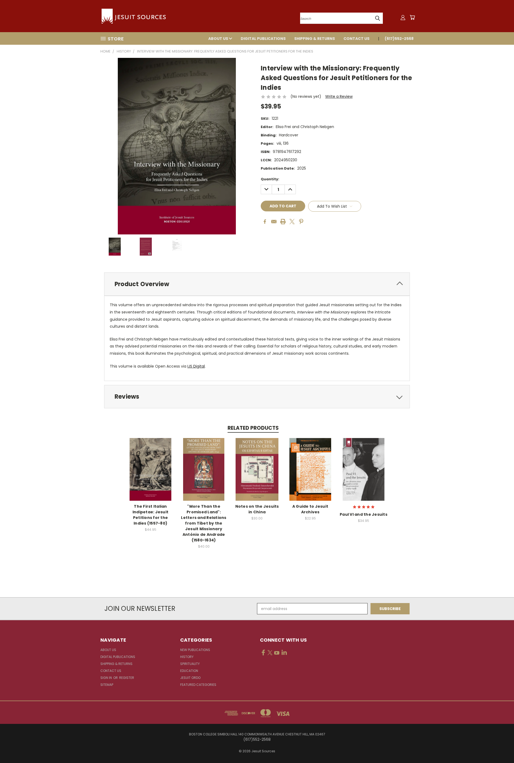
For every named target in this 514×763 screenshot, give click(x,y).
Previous (500, 746)
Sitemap (106, 684)
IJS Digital (196, 366)
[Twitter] (292, 221)
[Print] (283, 221)
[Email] (274, 221)
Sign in (106, 677)
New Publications (195, 650)
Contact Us (356, 38)
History (187, 656)
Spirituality (190, 663)
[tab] (257, 284)
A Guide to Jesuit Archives (310, 509)
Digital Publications (263, 38)
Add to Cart (150, 473)
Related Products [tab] (253, 428)
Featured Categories (198, 684)
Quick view (150, 463)
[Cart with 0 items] (412, 17)
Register (126, 677)
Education (189, 670)
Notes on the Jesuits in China (257, 509)
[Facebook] (264, 221)
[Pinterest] (301, 221)
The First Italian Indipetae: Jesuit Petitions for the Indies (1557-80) (150, 515)
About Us (218, 38)
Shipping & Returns (314, 38)
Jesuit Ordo (190, 677)
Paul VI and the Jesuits (363, 514)
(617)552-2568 (399, 38)
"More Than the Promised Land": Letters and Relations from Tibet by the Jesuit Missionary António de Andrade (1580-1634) (203, 523)
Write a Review (339, 96)
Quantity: (270, 179)
